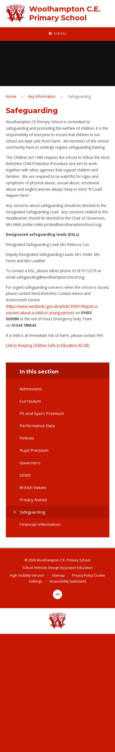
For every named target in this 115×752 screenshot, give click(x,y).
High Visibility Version (27, 575)
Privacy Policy (82, 575)
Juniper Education (79, 567)
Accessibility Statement (67, 581)
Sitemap (58, 575)
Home (11, 96)
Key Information (42, 96)
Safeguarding (79, 96)
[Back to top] (57, 594)
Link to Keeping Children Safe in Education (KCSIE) (48, 345)
